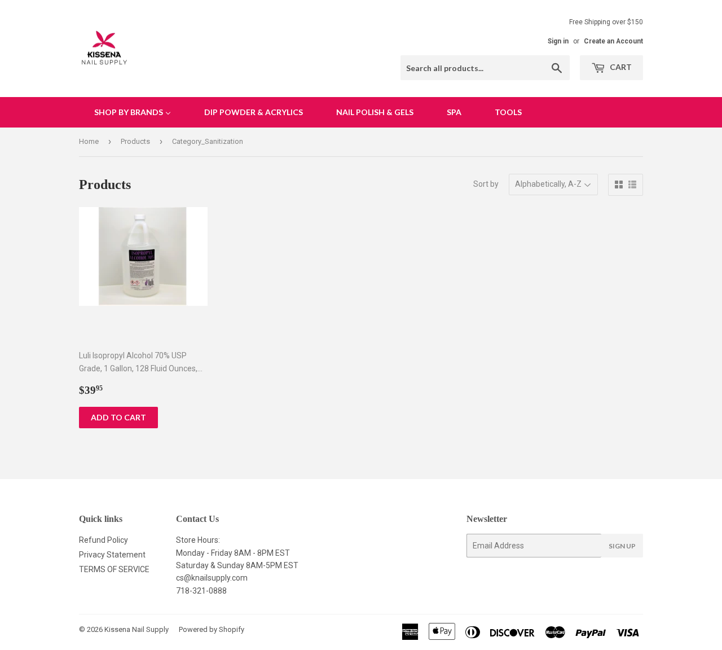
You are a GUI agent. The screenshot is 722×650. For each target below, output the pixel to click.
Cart (620, 67)
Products (135, 141)
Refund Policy (103, 539)
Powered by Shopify (211, 629)
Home (89, 141)
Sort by (486, 183)
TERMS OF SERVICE (114, 569)
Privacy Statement (112, 554)
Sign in (558, 41)
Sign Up (622, 546)
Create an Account (613, 41)
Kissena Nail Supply (136, 629)
